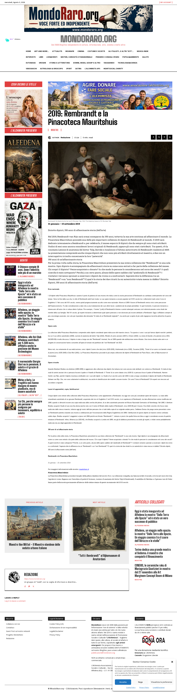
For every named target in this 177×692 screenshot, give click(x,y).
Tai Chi (21, 417)
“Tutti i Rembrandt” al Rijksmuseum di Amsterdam (99, 557)
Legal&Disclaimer (159, 687)
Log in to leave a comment (15, 601)
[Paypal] (29, 586)
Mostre (54, 130)
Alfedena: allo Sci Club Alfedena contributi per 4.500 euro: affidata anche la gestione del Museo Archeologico (29, 344)
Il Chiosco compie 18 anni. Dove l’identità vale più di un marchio (29, 269)
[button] (172, 662)
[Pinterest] (164, 137)
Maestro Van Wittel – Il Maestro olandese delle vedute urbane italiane (34, 546)
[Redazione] (50, 137)
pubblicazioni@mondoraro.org (103, 653)
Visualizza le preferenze (161, 682)
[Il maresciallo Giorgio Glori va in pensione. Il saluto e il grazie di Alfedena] (10, 365)
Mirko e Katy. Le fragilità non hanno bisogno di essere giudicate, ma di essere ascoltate (28, 385)
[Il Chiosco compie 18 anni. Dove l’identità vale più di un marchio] (10, 270)
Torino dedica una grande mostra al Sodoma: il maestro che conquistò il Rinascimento (153, 553)
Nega (140, 682)
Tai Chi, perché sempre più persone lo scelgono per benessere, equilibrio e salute (30, 407)
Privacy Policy (144, 687)
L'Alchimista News (26, 276)
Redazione (65, 137)
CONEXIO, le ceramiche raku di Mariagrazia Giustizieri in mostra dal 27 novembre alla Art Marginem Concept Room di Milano (153, 570)
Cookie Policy (131, 687)
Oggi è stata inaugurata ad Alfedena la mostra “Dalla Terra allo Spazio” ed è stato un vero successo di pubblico (29, 291)
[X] (158, 137)
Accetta (123, 682)
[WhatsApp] (169, 137)
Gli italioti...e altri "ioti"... (29, 395)
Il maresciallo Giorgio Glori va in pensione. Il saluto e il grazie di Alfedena (29, 366)
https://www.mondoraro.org (34, 579)
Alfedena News (25, 304)
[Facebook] (153, 137)
